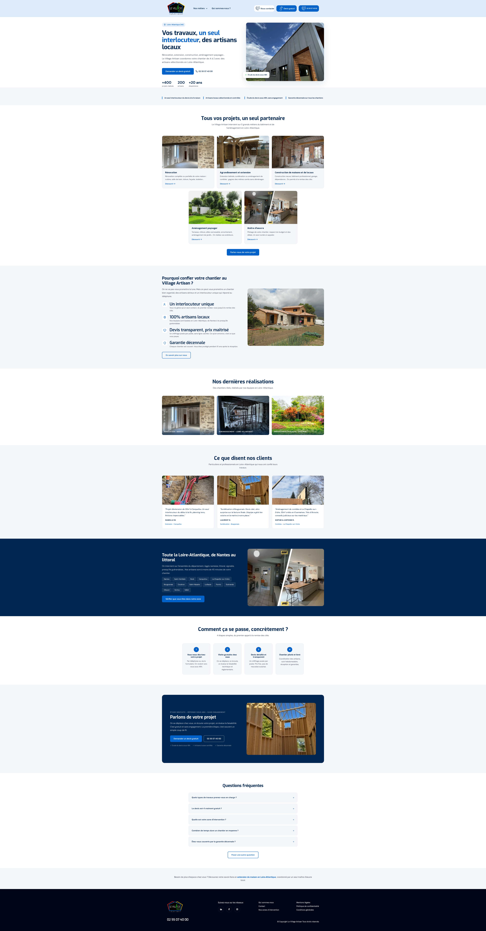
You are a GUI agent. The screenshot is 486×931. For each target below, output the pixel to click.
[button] (200, 8)
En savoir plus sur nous (176, 355)
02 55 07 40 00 (206, 71)
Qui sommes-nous (266, 902)
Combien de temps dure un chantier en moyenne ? (215, 830)
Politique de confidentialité (307, 906)
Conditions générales (305, 910)
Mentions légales (303, 902)
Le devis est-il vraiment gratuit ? (207, 808)
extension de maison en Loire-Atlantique (256, 877)
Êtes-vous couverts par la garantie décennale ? (214, 841)
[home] (176, 8)
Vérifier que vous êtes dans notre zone (183, 599)
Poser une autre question (243, 855)
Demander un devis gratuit (178, 71)
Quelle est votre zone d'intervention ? (209, 819)
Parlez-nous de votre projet (243, 252)
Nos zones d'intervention (269, 910)
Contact (262, 906)
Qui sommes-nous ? (221, 8)
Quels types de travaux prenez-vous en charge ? (214, 797)
